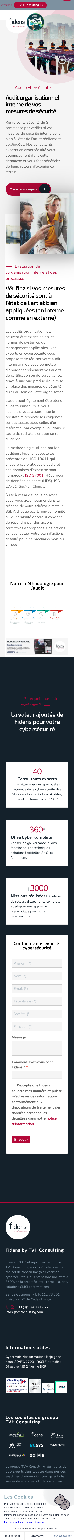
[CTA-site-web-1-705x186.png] (37, 647)
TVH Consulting (28, 5)
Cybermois (6, 5)
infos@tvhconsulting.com (24, 1312)
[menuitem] (6, 5)
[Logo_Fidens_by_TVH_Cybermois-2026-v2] (31, 22)
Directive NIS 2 (17, 1366)
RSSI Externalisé (49, 1362)
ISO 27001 (34, 475)
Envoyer (21, 1139)
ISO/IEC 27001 (25, 1362)
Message (19, 1037)
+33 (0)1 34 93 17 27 (32, 1307)
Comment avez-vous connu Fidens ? (34, 1065)
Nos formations (33, 1357)
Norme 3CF (37, 1366)
